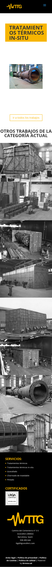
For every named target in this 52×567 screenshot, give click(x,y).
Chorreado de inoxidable (18, 475)
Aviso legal (10, 557)
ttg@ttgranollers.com (25, 543)
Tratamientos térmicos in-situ (20, 467)
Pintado (10, 479)
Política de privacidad (27, 557)
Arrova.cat (27, 563)
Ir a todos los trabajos (26, 117)
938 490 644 (25, 540)
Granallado (12, 471)
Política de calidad (27, 560)
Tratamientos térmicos (17, 463)
